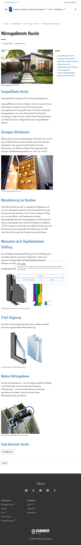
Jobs (49, 9)
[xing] (54, 490)
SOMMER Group (11, 2)
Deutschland (71, 2)
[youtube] (40, 490)
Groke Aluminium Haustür (66, 75)
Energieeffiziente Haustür (65, 56)
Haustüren (16, 9)
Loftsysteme (24, 9)
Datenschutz (31, 512)
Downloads (33, 9)
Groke (6, 23)
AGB (29, 504)
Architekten (41, 9)
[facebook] (26, 490)
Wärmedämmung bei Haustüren (68, 61)
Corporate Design (7, 520)
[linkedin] (47, 490)
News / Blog (27, 23)
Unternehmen (15, 23)
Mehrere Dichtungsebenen (66, 73)
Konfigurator (59, 9)
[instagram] (33, 490)
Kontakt (3, 508)
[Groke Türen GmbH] (10, 9)
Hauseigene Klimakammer (66, 58)
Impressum (30, 508)
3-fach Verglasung (63, 70)
